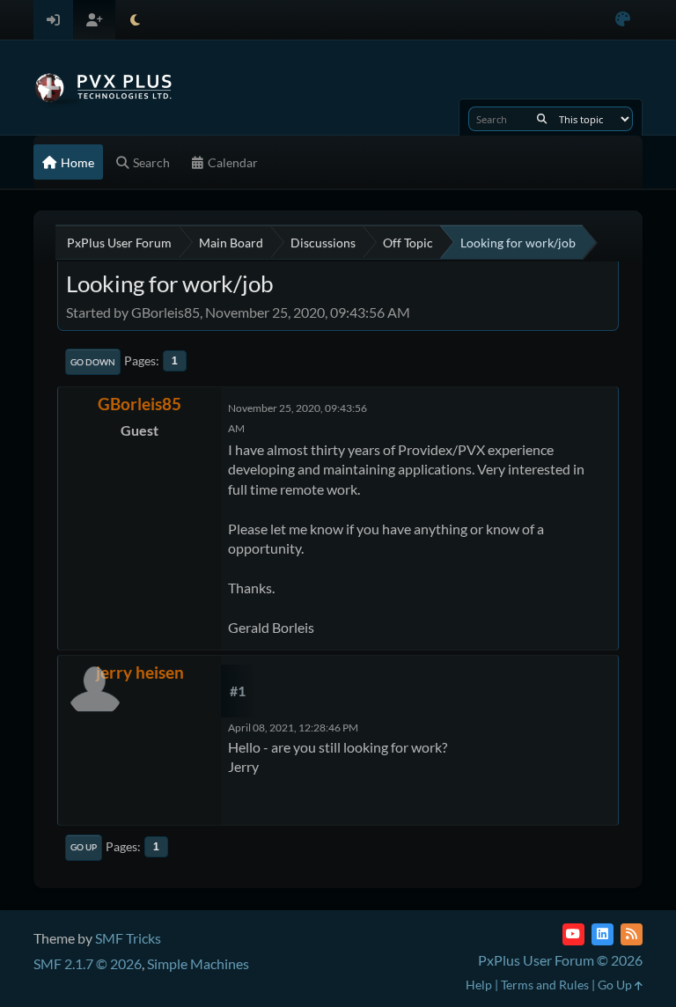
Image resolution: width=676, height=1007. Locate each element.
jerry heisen (140, 672)
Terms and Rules (545, 984)
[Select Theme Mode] (135, 20)
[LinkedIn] (603, 934)
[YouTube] (573, 934)
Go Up (83, 847)
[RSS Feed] (632, 934)
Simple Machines (198, 963)
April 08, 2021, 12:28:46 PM (293, 727)
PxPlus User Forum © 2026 (560, 960)
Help (479, 984)
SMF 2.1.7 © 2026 (87, 963)
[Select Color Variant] (623, 20)
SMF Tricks (128, 938)
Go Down (92, 361)
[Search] (541, 119)
